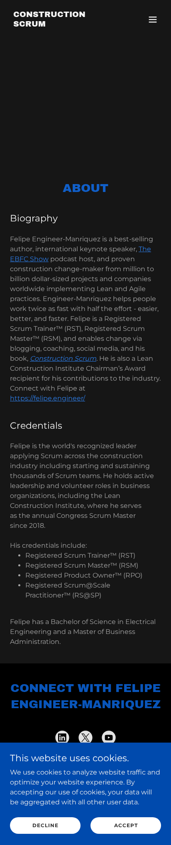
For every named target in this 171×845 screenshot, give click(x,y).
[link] (62, 24)
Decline (45, 825)
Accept (126, 825)
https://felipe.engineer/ (47, 398)
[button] (152, 19)
